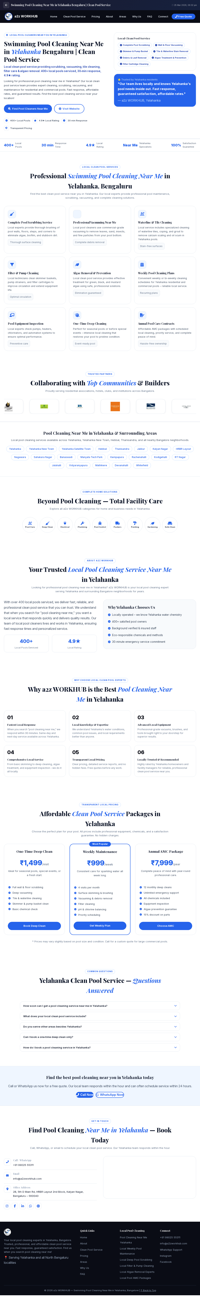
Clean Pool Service (74, 16)
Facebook (166, 1261)
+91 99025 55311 (23, 1164)
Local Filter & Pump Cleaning (137, 1265)
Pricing (96, 16)
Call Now (87, 1095)
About (109, 16)
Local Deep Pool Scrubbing (136, 1259)
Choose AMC (165, 925)
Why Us (136, 16)
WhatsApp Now (112, 1095)
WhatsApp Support (171, 1249)
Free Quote (185, 16)
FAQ (149, 16)
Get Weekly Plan (100, 925)
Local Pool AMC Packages (135, 1277)
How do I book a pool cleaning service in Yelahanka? (57, 1047)
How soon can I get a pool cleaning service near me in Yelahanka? (65, 1005)
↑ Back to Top (148, 1290)
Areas (122, 16)
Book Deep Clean (34, 925)
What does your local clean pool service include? (54, 1016)
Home (53, 16)
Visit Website (70, 108)
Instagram (165, 1255)
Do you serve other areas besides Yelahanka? (52, 1026)
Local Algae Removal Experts (137, 1271)
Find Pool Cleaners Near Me (30, 108)
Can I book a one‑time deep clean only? (48, 1036)
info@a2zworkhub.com (27, 1178)
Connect (163, 16)
